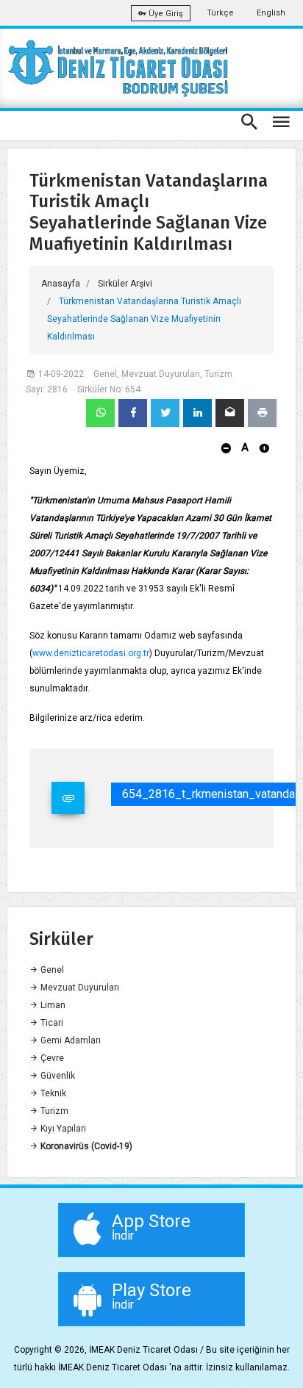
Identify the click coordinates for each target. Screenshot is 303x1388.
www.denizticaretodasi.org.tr (90, 653)
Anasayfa (60, 283)
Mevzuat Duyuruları (78, 987)
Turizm (53, 1111)
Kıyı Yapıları (62, 1128)
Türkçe (220, 13)
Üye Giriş (164, 13)
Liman (51, 1005)
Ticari (50, 1023)
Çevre (51, 1058)
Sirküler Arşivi (125, 283)
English (271, 13)
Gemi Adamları (69, 1040)
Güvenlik (56, 1076)
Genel (51, 970)
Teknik (52, 1093)
